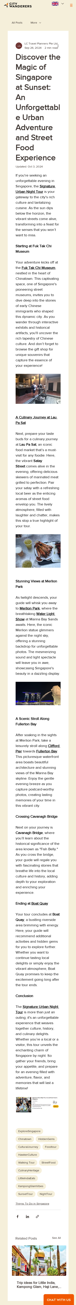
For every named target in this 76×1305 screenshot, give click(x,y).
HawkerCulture (27, 1154)
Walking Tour (26, 1162)
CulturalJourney (28, 1146)
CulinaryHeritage (28, 1170)
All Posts (17, 22)
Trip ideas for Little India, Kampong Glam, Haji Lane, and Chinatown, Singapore (38, 1285)
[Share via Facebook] (17, 1216)
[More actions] (58, 45)
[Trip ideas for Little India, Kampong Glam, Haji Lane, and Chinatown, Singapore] (39, 1260)
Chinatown (24, 1139)
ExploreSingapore (29, 1131)
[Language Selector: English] (57, 4)
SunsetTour (25, 1193)
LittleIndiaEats (26, 1178)
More (34, 22)
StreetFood (49, 1162)
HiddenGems (46, 1139)
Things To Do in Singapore (32, 1203)
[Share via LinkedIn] (27, 1216)
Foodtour (51, 1146)
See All (56, 1237)
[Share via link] (37, 1216)
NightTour (46, 1193)
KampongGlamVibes (30, 1186)
